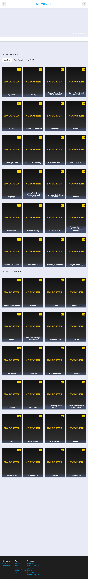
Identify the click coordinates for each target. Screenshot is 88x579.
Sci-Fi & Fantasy (20, 570)
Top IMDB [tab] (30, 60)
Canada (30, 563)
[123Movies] (44, 3)
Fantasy (17, 568)
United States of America (33, 566)
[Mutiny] (44, 22)
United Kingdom (33, 575)
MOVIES (5, 563)
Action (17, 572)
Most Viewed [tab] (18, 60)
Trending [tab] (6, 60)
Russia (29, 570)
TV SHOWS (6, 565)
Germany (30, 572)
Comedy (18, 563)
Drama (17, 565)
